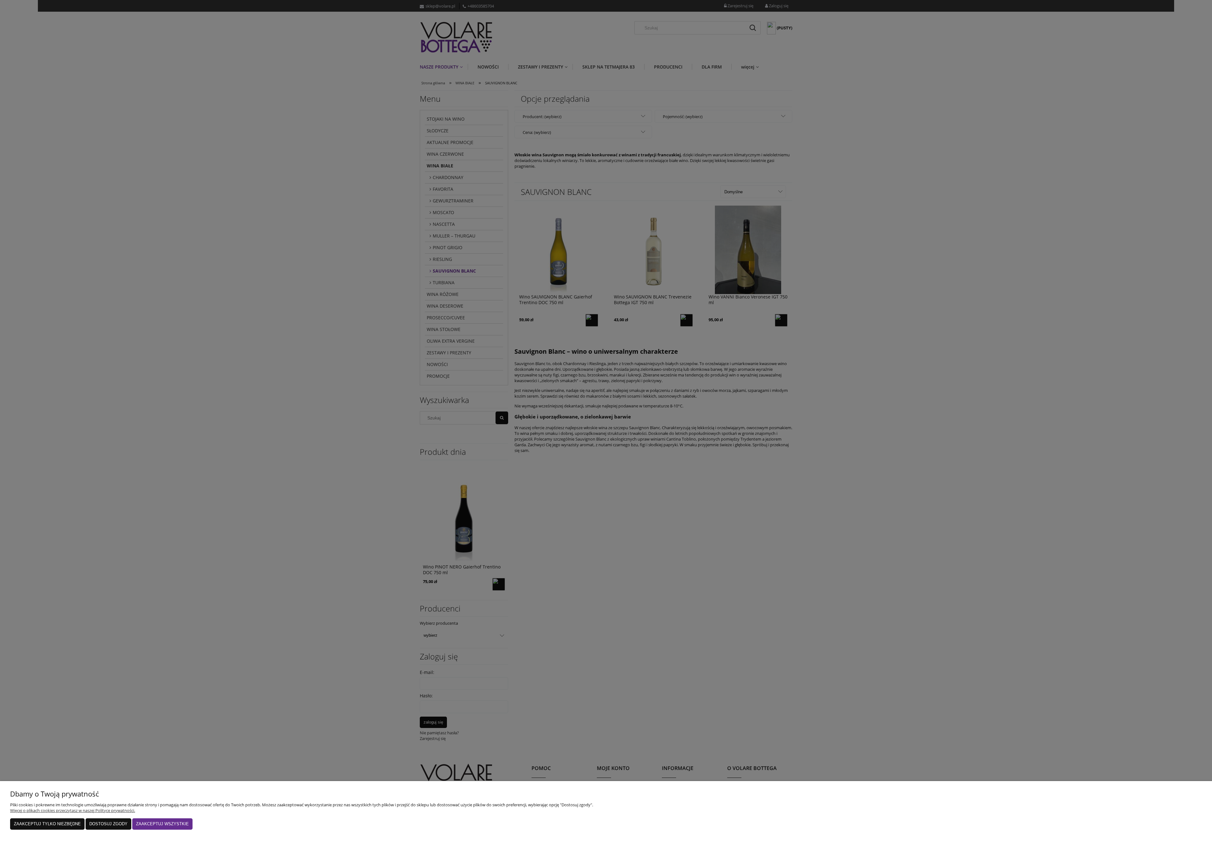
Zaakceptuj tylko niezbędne (47, 823)
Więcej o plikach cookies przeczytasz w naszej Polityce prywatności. (72, 810)
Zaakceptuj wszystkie (162, 823)
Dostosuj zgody (108, 823)
